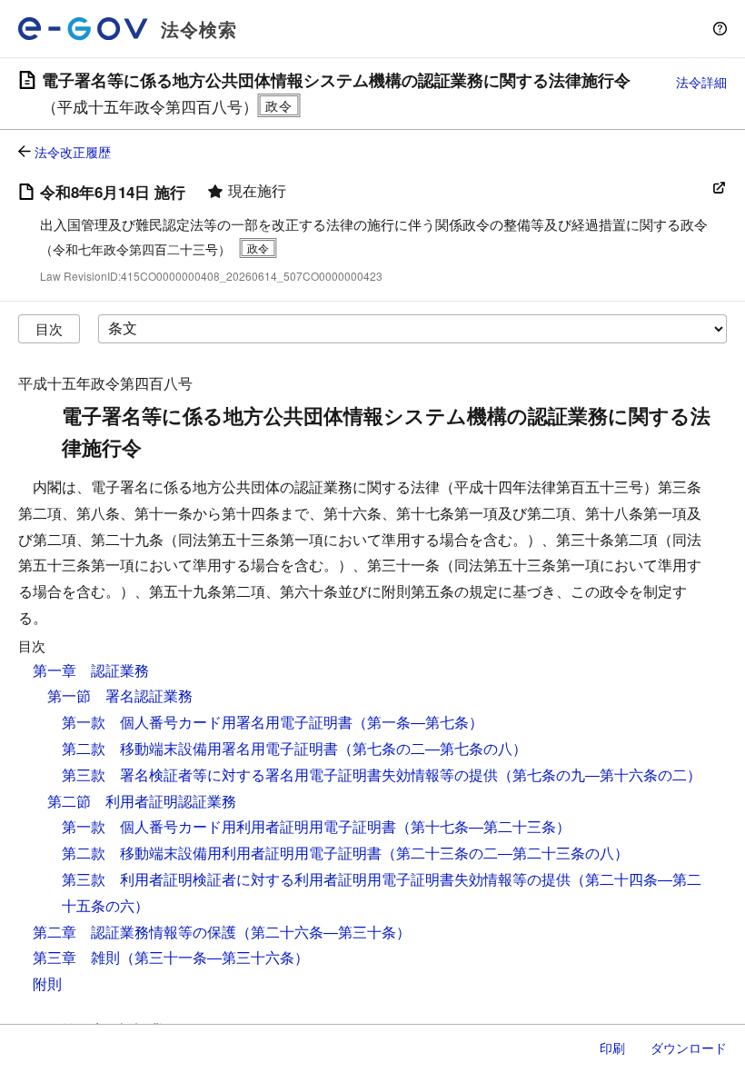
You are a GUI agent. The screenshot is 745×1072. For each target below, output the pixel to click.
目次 (49, 328)
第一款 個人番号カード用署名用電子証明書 (207, 721)
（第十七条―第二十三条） (483, 826)
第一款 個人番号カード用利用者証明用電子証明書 (229, 826)
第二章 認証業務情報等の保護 (134, 931)
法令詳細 (701, 82)
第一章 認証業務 (91, 670)
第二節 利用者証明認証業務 (141, 800)
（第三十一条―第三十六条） (214, 957)
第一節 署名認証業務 (120, 695)
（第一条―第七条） (418, 721)
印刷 (612, 1047)
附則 (47, 983)
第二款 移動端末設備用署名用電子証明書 (200, 748)
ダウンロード (689, 1047)
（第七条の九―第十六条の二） (599, 774)
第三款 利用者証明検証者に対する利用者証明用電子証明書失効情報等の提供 (316, 879)
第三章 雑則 (76, 957)
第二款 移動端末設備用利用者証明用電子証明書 (222, 852)
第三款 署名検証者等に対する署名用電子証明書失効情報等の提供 (280, 774)
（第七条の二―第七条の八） (432, 748)
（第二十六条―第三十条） (323, 931)
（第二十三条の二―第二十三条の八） (505, 852)
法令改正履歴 (73, 152)
